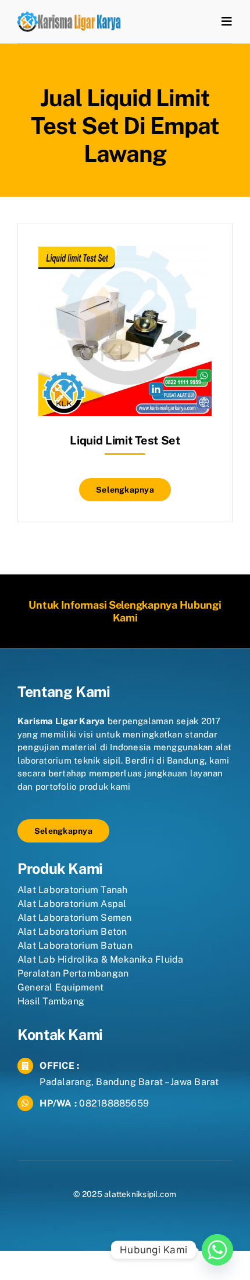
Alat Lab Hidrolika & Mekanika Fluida (100, 959)
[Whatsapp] (217, 1249)
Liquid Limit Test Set (125, 440)
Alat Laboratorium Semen (74, 917)
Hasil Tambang (50, 1001)
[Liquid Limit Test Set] (125, 252)
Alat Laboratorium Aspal (72, 903)
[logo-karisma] (69, 15)
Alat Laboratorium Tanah (72, 889)
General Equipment (60, 987)
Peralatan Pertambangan (72, 973)
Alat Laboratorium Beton (72, 931)
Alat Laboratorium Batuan (75, 945)
